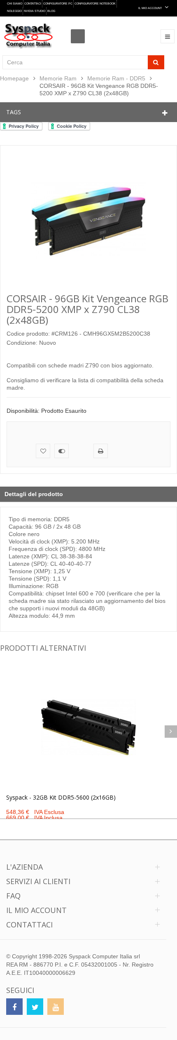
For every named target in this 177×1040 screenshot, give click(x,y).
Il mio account (36, 910)
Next (171, 731)
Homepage (14, 78)
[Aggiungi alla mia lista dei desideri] (43, 451)
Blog (51, 10)
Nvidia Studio (34, 10)
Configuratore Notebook (95, 3)
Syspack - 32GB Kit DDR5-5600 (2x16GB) (61, 797)
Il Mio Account (150, 8)
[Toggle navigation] (168, 36)
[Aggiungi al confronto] (61, 451)
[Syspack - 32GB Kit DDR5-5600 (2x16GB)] (88, 727)
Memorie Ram (58, 78)
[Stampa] (100, 451)
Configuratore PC (57, 3)
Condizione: (22, 342)
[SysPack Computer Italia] (28, 36)
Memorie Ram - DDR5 (116, 78)
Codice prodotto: (28, 333)
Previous (6, 731)
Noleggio (14, 10)
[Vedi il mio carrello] (80, 29)
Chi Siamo (14, 3)
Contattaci (32, 3)
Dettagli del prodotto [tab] (34, 494)
